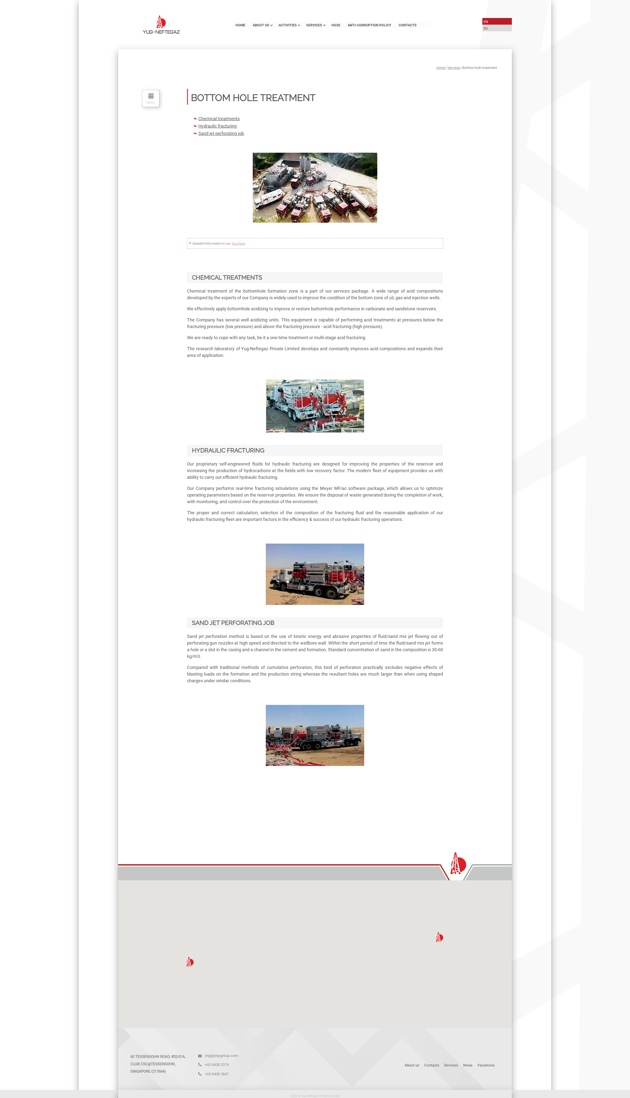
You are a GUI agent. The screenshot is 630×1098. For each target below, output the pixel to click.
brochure (238, 243)
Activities (288, 25)
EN (486, 22)
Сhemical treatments (219, 118)
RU (486, 28)
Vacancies (486, 1065)
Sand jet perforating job (221, 133)
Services (314, 25)
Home (240, 25)
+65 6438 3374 (217, 1065)
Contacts (408, 25)
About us (261, 25)
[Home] (161, 24)
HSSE (335, 25)
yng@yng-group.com (221, 1055)
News (467, 1065)
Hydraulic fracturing (217, 126)
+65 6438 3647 (217, 1074)
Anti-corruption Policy (369, 25)
